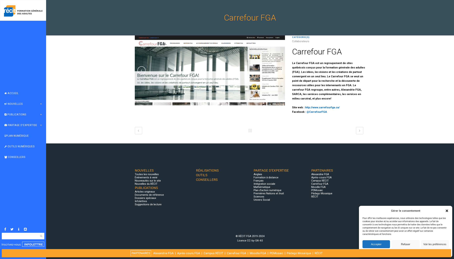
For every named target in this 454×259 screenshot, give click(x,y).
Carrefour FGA (319, 183)
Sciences (259, 196)
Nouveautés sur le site (148, 180)
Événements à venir (146, 177)
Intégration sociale (264, 183)
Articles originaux (145, 191)
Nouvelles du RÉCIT (146, 183)
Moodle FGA (318, 187)
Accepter (376, 244)
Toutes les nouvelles (147, 174)
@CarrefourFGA (317, 111)
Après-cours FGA (321, 177)
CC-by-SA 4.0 (255, 240)
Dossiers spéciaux (145, 198)
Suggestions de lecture (148, 204)
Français (259, 180)
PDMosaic (317, 190)
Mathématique (262, 187)
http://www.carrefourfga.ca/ (322, 107)
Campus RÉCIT (320, 180)
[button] (447, 211)
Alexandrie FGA (320, 174)
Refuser (405, 244)
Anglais (258, 174)
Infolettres (141, 201)
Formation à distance (266, 177)
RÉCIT (314, 196)
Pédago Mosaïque (321, 193)
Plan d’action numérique (267, 190)
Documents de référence (149, 194)
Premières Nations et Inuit (269, 193)
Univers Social (262, 199)
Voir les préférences (434, 244)
